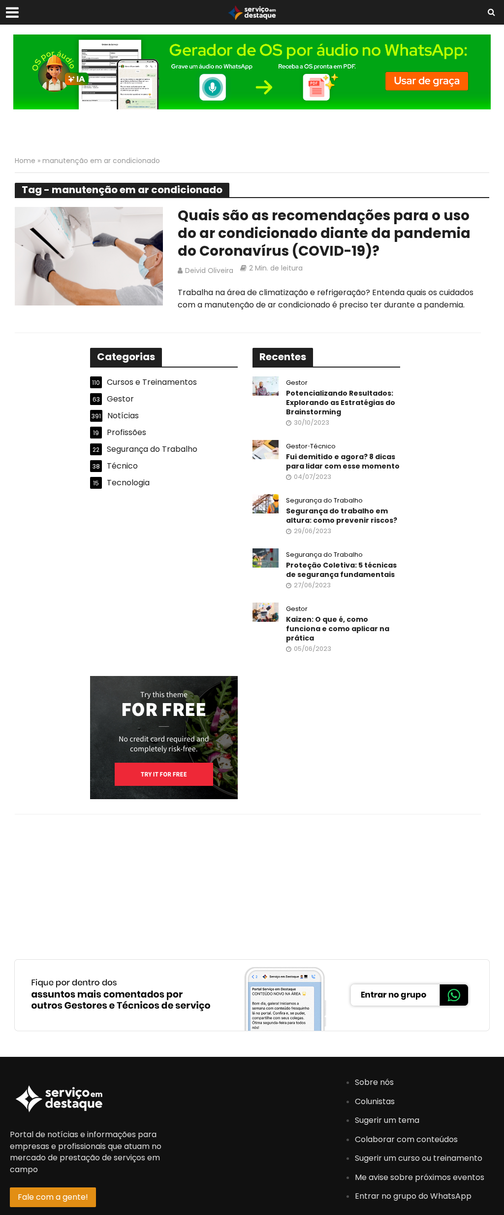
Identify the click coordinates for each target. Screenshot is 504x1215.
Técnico (323, 446)
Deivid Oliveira (209, 270)
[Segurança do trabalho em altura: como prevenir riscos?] (265, 503)
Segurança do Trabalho (324, 501)
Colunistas (375, 1101)
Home (25, 161)
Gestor (297, 383)
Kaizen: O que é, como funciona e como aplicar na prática (337, 629)
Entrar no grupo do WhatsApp (413, 1196)
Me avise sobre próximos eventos (419, 1177)
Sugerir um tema (387, 1120)
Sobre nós (374, 1082)
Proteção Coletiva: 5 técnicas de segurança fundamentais (341, 570)
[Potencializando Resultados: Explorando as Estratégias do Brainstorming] (265, 385)
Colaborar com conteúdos (406, 1139)
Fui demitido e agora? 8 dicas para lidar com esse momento (343, 461)
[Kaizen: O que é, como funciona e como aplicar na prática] (265, 611)
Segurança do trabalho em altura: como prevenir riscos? (341, 515)
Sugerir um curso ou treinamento (418, 1158)
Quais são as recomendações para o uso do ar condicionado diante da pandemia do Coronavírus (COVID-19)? (324, 233)
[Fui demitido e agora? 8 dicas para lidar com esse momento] (265, 449)
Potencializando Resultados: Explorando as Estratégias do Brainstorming (340, 403)
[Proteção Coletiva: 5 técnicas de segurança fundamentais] (265, 557)
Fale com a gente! (53, 1197)
